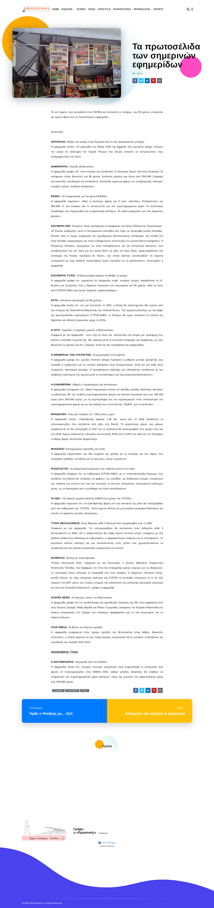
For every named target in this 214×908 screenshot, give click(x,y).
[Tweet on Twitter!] (141, 80)
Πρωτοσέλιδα (72, 690)
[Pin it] (153, 80)
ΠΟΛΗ (91, 9)
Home (55, 9)
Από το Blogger (108, 842)
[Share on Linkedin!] (147, 80)
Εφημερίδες (58, 690)
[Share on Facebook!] (135, 80)
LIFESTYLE (104, 9)
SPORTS (158, 9)
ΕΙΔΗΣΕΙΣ (67, 9)
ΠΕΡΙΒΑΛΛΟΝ (142, 9)
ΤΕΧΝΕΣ (81, 9)
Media (84, 690)
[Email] (159, 80)
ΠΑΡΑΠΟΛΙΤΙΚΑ (122, 9)
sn (133, 74)
